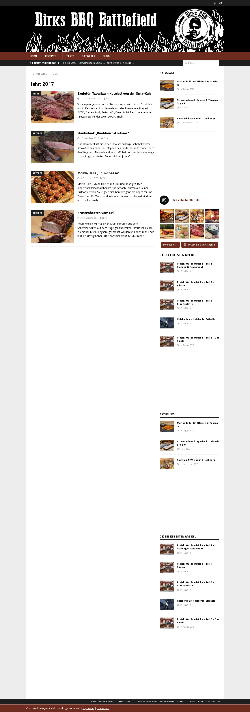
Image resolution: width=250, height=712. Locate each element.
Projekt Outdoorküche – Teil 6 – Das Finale (198, 339)
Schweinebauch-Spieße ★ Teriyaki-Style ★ (198, 101)
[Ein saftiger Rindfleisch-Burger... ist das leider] (182, 231)
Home (34, 56)
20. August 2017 (88, 218)
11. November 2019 (189, 122)
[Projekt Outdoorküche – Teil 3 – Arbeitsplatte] (167, 304)
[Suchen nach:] (201, 63)
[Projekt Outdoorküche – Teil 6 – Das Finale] (167, 341)
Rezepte (50, 56)
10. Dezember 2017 (90, 98)
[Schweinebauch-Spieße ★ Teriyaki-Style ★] (167, 103)
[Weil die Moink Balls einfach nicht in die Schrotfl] (167, 231)
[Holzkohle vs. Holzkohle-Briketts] (167, 322)
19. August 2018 (187, 345)
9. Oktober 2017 (89, 178)
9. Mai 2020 (185, 107)
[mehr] (120, 116)
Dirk (108, 98)
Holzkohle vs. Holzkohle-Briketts (196, 319)
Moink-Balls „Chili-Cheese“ (98, 173)
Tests (70, 56)
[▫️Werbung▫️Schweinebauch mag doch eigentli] (182, 216)
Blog (106, 56)
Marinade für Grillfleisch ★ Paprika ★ (198, 83)
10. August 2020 (187, 89)
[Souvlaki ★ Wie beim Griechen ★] (167, 122)
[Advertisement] (190, 161)
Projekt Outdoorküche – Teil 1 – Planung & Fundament (195, 265)
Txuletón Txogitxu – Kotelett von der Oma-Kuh (114, 93)
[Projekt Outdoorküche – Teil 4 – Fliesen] (167, 285)
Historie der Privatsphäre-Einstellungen (160, 701)
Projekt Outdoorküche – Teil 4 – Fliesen (195, 283)
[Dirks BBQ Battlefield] (125, 50)
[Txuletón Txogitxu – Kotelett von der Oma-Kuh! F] (197, 231)
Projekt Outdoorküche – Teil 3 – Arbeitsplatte (195, 302)
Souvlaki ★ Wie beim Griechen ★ (196, 118)
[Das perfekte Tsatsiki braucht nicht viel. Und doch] (212, 231)
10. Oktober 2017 (89, 138)
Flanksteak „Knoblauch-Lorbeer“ (103, 133)
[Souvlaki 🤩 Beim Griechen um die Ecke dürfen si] (197, 216)
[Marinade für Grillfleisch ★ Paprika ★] (167, 85)
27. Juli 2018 (185, 271)
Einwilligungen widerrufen (205, 701)
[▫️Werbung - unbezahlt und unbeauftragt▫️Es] (167, 216)
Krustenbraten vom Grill (96, 212)
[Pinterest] (220, 3)
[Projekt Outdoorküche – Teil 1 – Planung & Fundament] (167, 267)
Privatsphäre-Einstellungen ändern (110, 701)
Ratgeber (88, 56)
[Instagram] (214, 3)
